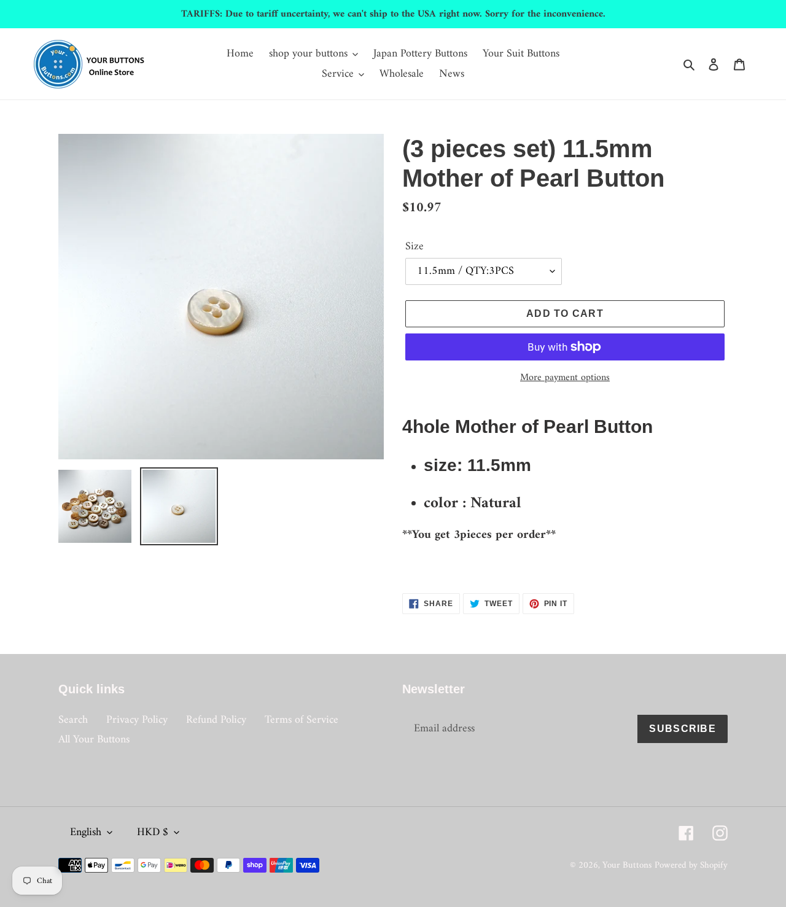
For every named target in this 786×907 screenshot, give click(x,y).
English (85, 832)
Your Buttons (627, 865)
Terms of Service (301, 720)
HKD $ (152, 832)
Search (73, 720)
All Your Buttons (94, 739)
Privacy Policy (137, 720)
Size (414, 246)
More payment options (565, 377)
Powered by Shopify (691, 865)
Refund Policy (216, 720)
